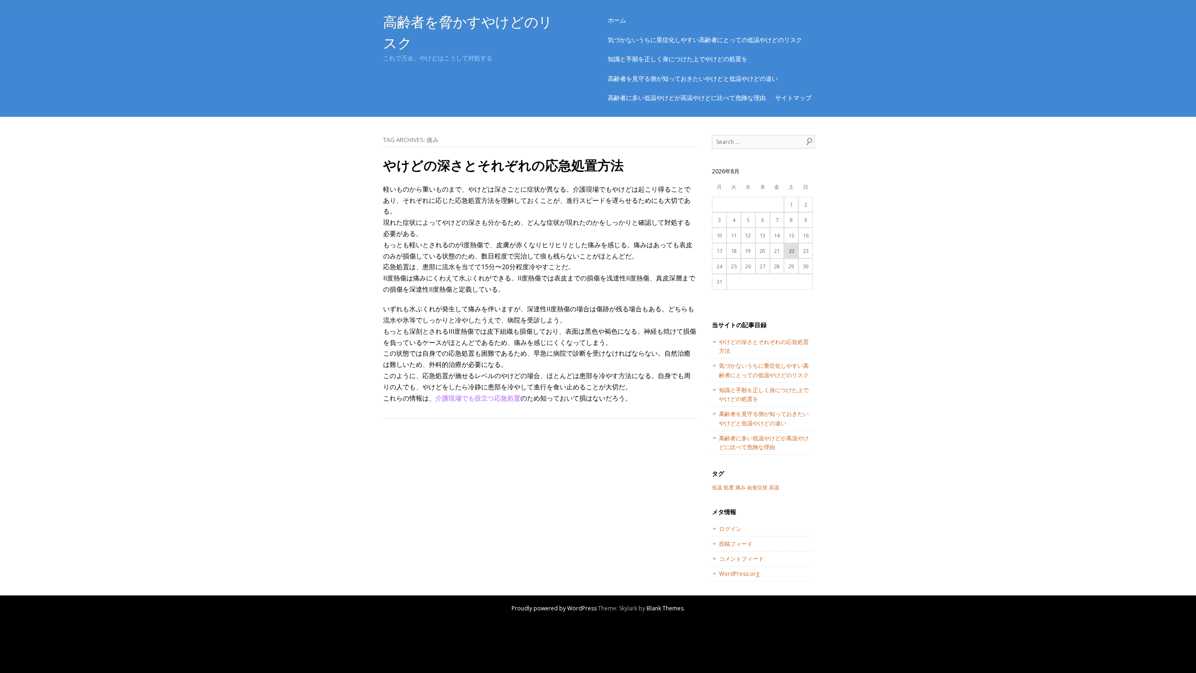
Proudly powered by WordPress (554, 608)
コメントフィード (741, 559)
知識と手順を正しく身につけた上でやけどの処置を (678, 59)
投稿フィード (736, 544)
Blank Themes (665, 608)
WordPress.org (739, 574)
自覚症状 (757, 487)
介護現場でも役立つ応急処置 (477, 398)
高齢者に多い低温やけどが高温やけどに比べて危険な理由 (687, 97)
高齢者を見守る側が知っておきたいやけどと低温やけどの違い (693, 78)
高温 (774, 487)
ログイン (730, 529)
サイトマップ (793, 97)
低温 (717, 487)
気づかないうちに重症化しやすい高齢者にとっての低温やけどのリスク (705, 40)
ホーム (617, 20)
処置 (729, 487)
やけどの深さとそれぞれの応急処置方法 (503, 165)
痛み (740, 487)
